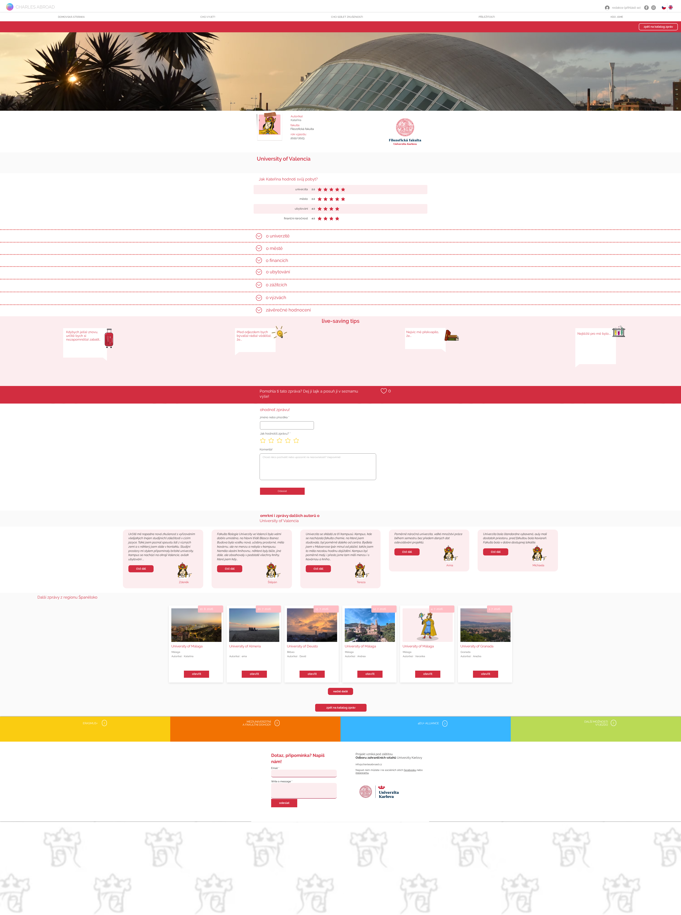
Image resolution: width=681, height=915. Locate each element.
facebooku (410, 770)
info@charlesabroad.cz (369, 764)
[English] (670, 7)
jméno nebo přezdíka (274, 417)
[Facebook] (646, 7)
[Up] (259, 236)
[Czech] (664, 7)
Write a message (281, 781)
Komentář (266, 449)
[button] (207, 16)
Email (274, 768)
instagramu (362, 772)
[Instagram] (653, 7)
